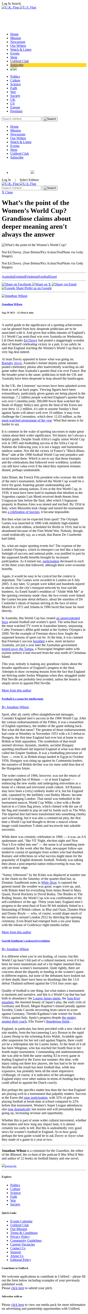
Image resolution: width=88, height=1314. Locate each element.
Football (44, 276)
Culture (15, 80)
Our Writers (18, 46)
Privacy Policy (20, 1236)
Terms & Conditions (24, 1233)
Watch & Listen (20, 49)
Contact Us (17, 1248)
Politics (15, 76)
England (19, 276)
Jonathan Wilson (12, 304)
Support (15, 1252)
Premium (16, 111)
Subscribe (16, 65)
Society (15, 96)
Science (15, 84)
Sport (53, 276)
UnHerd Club (19, 61)
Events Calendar (21, 1221)
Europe (15, 107)
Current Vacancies (22, 1244)
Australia (8, 276)
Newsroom (17, 42)
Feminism (31, 276)
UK (12, 99)
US (12, 103)
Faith (13, 88)
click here (17, 1288)
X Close (7, 192)
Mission (15, 38)
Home (14, 34)
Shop (13, 57)
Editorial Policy (20, 1260)
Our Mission (18, 1229)
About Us (16, 1256)
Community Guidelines (26, 1240)
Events (14, 53)
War (13, 92)
